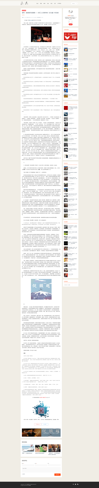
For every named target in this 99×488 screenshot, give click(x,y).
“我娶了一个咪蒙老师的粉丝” (27, 453)
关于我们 (59, 3)
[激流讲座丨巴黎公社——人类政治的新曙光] (66, 254)
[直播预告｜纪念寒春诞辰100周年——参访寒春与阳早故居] (66, 238)
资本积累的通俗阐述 (71, 53)
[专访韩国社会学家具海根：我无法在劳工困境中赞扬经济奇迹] (66, 149)
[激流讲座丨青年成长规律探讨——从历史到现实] (66, 259)
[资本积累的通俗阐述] (66, 54)
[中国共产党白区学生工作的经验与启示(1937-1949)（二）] (66, 205)
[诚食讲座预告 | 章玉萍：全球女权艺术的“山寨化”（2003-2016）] (66, 248)
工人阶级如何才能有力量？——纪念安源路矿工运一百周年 (72, 178)
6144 (69, 21)
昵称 (23, 463)
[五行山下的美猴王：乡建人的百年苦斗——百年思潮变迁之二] (66, 95)
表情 (24, 474)
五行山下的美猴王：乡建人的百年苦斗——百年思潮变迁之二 (72, 95)
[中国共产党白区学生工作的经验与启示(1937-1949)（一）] (66, 210)
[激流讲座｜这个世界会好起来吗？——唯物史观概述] (66, 243)
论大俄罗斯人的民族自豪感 (72, 128)
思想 (41, 3)
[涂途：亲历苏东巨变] (66, 189)
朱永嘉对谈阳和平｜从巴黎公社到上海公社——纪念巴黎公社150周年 (72, 226)
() (38, 424)
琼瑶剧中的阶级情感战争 (39, 453)
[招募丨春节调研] (66, 275)
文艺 (55, 3)
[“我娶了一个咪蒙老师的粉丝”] (28, 448)
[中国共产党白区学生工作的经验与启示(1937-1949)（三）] (66, 194)
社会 (48, 3)
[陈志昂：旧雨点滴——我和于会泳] (66, 215)
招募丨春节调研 (70, 274)
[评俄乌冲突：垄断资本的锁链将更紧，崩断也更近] (66, 80)
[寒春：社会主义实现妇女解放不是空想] (66, 134)
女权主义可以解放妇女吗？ (72, 143)
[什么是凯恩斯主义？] (66, 124)
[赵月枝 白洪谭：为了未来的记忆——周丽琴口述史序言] (66, 168)
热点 (37, 3)
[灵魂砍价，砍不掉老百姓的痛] (66, 90)
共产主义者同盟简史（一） (72, 183)
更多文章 (70, 24)
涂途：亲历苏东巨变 (71, 188)
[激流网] (25, 3)
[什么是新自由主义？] (66, 119)
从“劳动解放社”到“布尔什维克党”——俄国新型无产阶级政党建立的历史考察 (72, 108)
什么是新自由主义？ (71, 118)
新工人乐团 (24, 10)
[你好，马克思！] (66, 64)
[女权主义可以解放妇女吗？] (66, 144)
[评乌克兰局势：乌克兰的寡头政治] (66, 69)
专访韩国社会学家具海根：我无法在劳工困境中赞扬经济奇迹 (72, 149)
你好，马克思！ (70, 63)
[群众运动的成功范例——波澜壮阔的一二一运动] (66, 200)
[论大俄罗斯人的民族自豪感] (66, 129)
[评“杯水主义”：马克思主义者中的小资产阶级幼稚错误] (66, 59)
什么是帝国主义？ (71, 113)
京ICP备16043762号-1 (32, 484)
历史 (51, 3)
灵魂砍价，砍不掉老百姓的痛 (72, 89)
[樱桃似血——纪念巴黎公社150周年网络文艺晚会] (66, 264)
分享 (45, 424)
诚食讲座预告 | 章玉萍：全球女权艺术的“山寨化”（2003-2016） (72, 248)
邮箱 (36, 463)
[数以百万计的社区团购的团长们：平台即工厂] (66, 49)
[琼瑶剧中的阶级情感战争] (41, 448)
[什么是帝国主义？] (66, 114)
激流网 (39, 17)
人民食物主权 (66, 284)
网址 (48, 463)
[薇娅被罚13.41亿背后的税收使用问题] (66, 85)
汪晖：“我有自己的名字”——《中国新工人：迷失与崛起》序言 (72, 156)
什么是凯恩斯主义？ (71, 123)
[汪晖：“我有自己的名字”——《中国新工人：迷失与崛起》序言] (66, 155)
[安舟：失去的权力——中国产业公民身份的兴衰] (66, 139)
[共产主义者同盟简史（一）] (66, 184)
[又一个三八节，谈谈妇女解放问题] (66, 74)
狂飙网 (69, 284)
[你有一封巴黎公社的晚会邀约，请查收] (66, 269)
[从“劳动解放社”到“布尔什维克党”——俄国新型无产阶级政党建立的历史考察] (66, 107)
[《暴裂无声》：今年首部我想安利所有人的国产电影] (54, 448)
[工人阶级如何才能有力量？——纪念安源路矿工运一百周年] (66, 178)
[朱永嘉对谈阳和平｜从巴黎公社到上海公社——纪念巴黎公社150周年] (66, 226)
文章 (69, 22)
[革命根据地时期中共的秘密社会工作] (66, 173)
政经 (44, 3)
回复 (72, 22)
